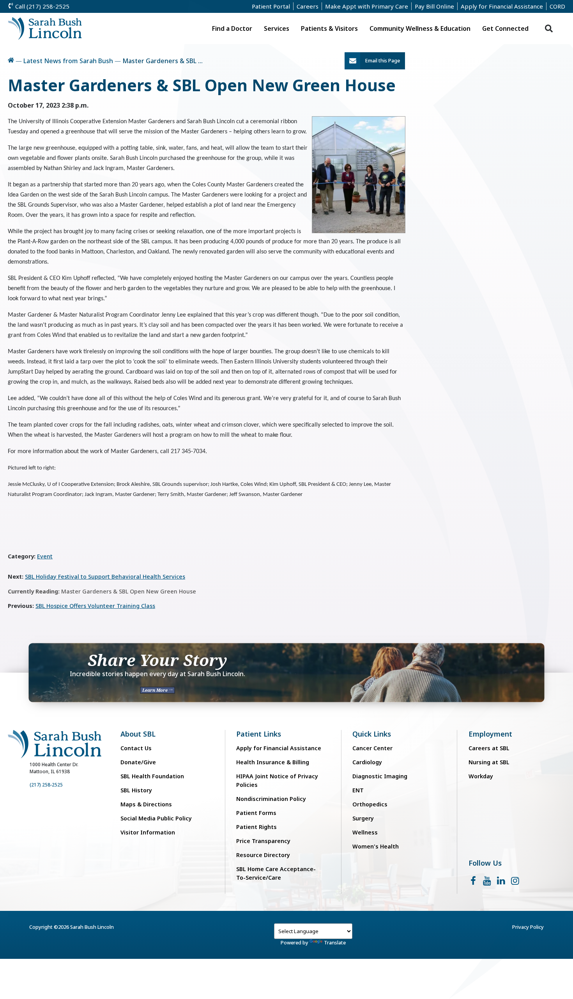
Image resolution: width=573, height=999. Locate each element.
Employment (490, 734)
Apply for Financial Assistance (502, 6)
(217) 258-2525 (46, 784)
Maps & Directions (146, 804)
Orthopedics (369, 804)
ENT (358, 790)
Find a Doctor (232, 28)
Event (45, 556)
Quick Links (371, 734)
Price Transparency (263, 841)
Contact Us (136, 748)
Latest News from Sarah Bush (68, 61)
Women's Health (375, 846)
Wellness (365, 832)
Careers (307, 6)
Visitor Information (147, 832)
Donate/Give (138, 762)
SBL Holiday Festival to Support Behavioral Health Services (105, 576)
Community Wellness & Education (420, 28)
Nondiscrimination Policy (271, 798)
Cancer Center (372, 748)
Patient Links (258, 734)
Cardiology (367, 762)
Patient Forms (256, 813)
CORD (557, 6)
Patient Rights (256, 827)
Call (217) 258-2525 (41, 6)
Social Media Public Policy (156, 818)
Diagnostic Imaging (379, 776)
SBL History (136, 790)
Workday (481, 776)
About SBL (138, 734)
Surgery (363, 818)
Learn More (155, 690)
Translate (335, 942)
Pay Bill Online (434, 6)
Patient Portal (271, 6)
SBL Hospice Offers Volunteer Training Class (95, 605)
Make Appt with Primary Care (366, 6)
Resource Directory (263, 855)
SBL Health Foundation (152, 776)
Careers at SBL (489, 748)
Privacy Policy (528, 926)
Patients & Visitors (329, 28)
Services (276, 28)
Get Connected (505, 28)
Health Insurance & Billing (272, 762)
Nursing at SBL (489, 762)
